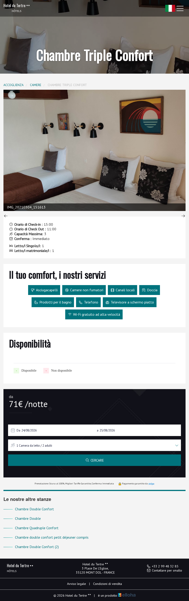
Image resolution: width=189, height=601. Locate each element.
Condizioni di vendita (107, 584)
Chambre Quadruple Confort (37, 528)
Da (18, 430)
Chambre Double (28, 518)
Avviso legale (76, 584)
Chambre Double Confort (34, 509)
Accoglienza (13, 85)
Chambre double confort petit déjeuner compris (52, 537)
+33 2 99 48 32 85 (165, 566)
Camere (35, 85)
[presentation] (5, 216)
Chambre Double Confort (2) (37, 546)
